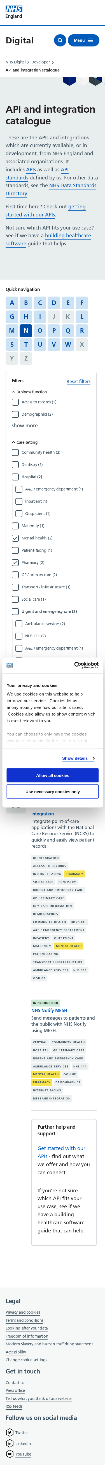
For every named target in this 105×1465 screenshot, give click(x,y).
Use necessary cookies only (52, 791)
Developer (40, 62)
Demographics (45, 914)
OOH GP (39, 978)
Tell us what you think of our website (39, 1398)
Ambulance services (51, 970)
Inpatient (41, 938)
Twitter (21, 1432)
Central (40, 1042)
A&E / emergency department (59, 930)
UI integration (46, 858)
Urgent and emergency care (58, 890)
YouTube (23, 1454)
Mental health (69, 946)
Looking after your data (27, 1328)
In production (45, 1003)
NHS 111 (80, 970)
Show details (75, 758)
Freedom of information (27, 1336)
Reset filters (78, 381)
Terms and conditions (24, 1320)
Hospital (78, 922)
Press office (15, 1391)
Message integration (52, 1098)
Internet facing (47, 874)
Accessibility (16, 1352)
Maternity (42, 946)
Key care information (52, 906)
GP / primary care (48, 898)
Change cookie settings (26, 1360)
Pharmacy (74, 874)
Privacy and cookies (23, 1312)
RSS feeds (14, 1406)
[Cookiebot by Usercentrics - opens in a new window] (75, 665)
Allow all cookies (52, 775)
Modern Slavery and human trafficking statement (49, 1344)
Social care (43, 882)
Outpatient (64, 938)
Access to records (49, 866)
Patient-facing (45, 954)
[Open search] (60, 40)
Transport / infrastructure (58, 962)
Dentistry (67, 882)
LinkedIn (23, 1443)
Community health (49, 922)
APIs (31, 169)
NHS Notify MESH (49, 1010)
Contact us (15, 1382)
